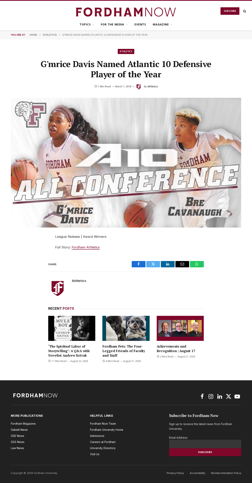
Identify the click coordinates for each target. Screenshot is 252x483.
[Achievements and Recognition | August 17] (180, 328)
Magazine (161, 24)
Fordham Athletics (86, 247)
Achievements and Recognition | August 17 (176, 348)
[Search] (244, 11)
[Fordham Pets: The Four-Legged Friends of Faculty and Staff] (125, 328)
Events (140, 24)
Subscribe (230, 11)
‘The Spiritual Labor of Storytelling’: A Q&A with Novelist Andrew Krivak (69, 351)
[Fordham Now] (126, 11)
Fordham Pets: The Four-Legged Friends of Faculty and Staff (123, 351)
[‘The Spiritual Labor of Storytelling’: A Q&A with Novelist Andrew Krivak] (71, 328)
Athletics (126, 51)
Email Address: (178, 437)
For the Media (112, 24)
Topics (85, 24)
